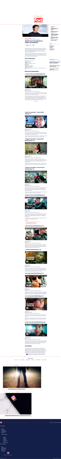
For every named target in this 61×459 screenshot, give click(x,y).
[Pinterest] (41, 45)
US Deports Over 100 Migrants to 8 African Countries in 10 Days (52, 49)
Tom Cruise (39, 354)
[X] (39, 45)
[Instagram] (58, 17)
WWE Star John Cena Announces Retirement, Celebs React (55, 62)
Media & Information (28, 38)
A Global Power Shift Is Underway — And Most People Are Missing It (54, 29)
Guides (52, 30)
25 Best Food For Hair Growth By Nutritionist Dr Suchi (54, 31)
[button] (56, 17)
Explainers (52, 27)
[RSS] (59, 17)
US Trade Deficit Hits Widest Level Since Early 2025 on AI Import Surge (52, 46)
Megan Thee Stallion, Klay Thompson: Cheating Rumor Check (55, 66)
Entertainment (35, 354)
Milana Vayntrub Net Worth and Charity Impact (54, 69)
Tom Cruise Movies (43, 354)
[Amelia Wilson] (25, 45)
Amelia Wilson (27, 45)
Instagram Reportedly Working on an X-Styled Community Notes (18, 415)
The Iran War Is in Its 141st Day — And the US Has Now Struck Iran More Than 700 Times (54, 35)
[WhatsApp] (44, 45)
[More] (46, 45)
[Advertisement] (36, 106)
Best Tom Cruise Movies (30, 354)
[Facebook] (37, 45)
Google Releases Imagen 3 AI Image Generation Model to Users (54, 38)
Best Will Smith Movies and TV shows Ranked (31, 223)
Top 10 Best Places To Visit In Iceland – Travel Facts (54, 40)
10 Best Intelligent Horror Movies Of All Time (16, 389)
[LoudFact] (38, 18)
